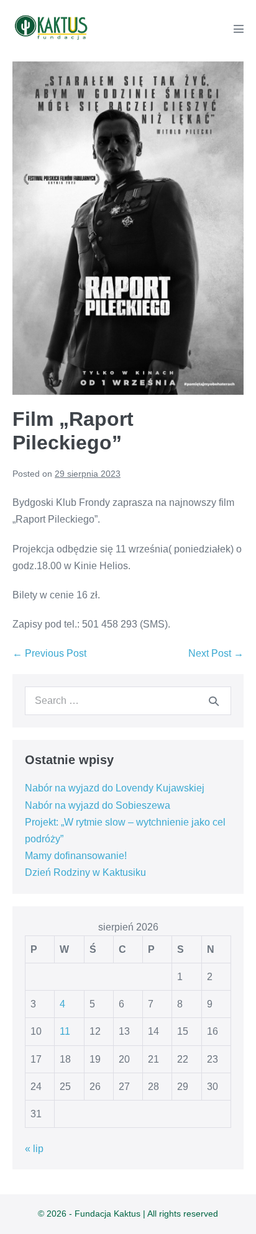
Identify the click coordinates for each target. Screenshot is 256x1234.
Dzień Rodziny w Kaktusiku (85, 872)
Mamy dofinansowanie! (76, 855)
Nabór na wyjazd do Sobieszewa (97, 805)
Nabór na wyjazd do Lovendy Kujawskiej (114, 788)
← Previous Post (49, 653)
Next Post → (216, 653)
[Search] (214, 701)
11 (65, 1031)
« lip (34, 1148)
